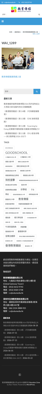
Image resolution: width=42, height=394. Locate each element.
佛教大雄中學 (9, 162)
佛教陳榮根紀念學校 (12, 175)
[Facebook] (20, 375)
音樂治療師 (10, 236)
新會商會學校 (9, 204)
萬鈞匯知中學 (9, 231)
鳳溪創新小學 (28, 246)
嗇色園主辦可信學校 (11, 185)
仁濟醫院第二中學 (25, 157)
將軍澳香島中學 (33, 194)
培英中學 (24, 185)
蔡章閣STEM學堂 (21, 380)
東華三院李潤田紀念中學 (11, 213)
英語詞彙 (23, 227)
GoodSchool (16, 152)
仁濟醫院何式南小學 (10, 157)
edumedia (9, 148)
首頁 (10, 32)
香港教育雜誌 (13, 245)
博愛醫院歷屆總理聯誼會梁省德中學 (28, 180)
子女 (32, 190)
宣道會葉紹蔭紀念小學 (19, 194)
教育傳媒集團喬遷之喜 (30, 32)
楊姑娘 (7, 217)
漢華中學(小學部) (18, 222)
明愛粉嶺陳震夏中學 (25, 204)
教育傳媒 (23, 199)
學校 (7, 194)
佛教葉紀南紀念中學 (10, 171)
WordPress (31, 385)
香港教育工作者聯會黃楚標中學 (25, 241)
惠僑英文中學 (9, 199)
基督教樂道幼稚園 (11, 190)
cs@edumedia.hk (10, 2)
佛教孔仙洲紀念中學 (23, 161)
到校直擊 (10, 179)
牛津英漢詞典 (10, 227)
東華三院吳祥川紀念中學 (30, 208)
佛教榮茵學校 (8, 166)
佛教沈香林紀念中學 (23, 166)
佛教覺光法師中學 (25, 171)
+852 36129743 (26, 2)
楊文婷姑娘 (18, 217)
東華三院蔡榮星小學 (28, 213)
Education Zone (34, 382)
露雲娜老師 (22, 231)
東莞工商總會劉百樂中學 (12, 208)
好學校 (24, 189)
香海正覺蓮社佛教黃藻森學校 (27, 236)
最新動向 (18, 32)
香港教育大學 (8, 241)
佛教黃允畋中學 (28, 175)
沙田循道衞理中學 (32, 217)
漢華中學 (7, 222)
